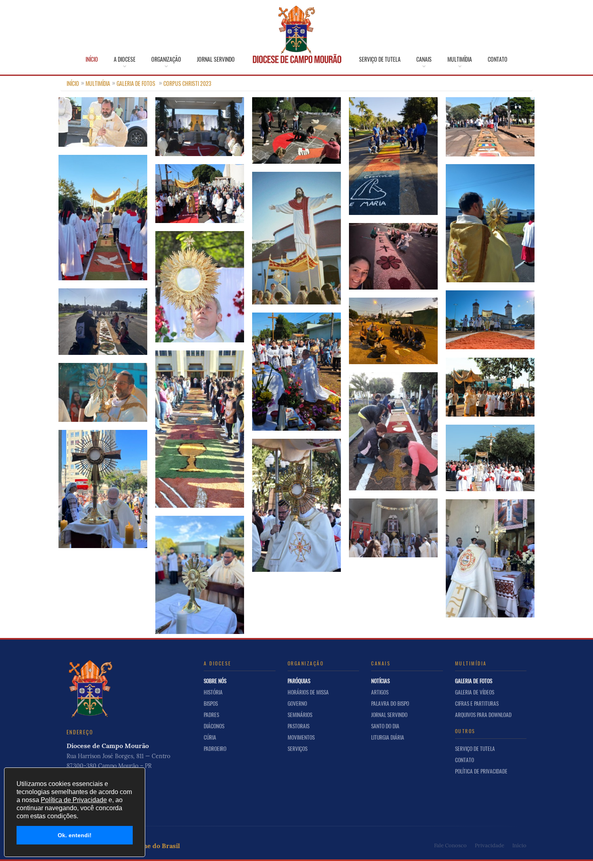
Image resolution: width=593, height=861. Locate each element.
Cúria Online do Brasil (146, 846)
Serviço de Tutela (380, 59)
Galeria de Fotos (136, 83)
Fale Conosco (450, 845)
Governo (297, 703)
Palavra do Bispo (390, 703)
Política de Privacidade (481, 771)
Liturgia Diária (387, 737)
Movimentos (301, 737)
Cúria (210, 737)
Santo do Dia (385, 726)
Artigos (379, 692)
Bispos (211, 703)
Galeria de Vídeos (474, 692)
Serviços (297, 748)
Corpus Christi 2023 (187, 83)
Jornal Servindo (216, 59)
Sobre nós (215, 681)
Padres (211, 715)
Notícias (380, 681)
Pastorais (298, 726)
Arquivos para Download (483, 715)
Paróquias (299, 681)
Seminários (300, 715)
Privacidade (489, 845)
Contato (497, 59)
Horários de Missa (308, 692)
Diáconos (214, 726)
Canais (424, 59)
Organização (166, 59)
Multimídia (459, 59)
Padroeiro (215, 748)
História (213, 692)
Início (92, 59)
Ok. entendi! (75, 835)
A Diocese (125, 59)
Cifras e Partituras (477, 703)
